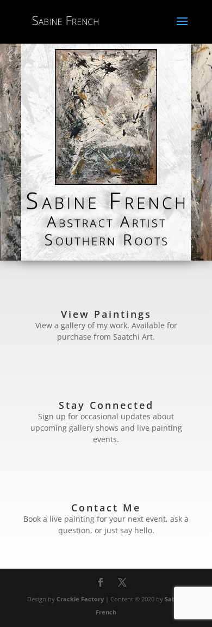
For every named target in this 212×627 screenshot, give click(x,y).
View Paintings (106, 314)
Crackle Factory (80, 599)
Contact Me (106, 507)
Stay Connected (106, 405)
